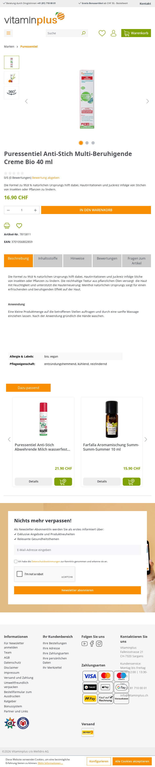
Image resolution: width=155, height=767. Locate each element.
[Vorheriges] (26, 101)
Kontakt (145, 3)
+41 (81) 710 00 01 (46, 3)
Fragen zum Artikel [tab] (137, 260)
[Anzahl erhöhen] (35, 210)
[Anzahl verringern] (8, 210)
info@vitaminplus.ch (134, 695)
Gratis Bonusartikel (92, 3)
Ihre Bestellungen (55, 643)
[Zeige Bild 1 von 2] (81, 142)
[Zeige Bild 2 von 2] (87, 142)
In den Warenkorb (96, 210)
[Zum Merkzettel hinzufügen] (19, 226)
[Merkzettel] (102, 33)
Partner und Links (16, 711)
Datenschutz (12, 662)
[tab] (18, 260)
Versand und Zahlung (18, 678)
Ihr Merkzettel (52, 667)
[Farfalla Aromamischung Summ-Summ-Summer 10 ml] (111, 419)
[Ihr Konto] (113, 33)
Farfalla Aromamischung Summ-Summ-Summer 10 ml (111, 447)
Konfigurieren (98, 761)
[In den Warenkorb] (63, 482)
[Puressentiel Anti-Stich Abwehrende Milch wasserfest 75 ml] (43, 419)
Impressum (11, 673)
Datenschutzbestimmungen (45, 561)
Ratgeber (10, 701)
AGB (7, 657)
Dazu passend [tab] (28, 388)
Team (8, 652)
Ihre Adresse (51, 648)
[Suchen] (83, 33)
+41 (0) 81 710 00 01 (133, 688)
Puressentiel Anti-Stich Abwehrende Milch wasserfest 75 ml (41, 447)
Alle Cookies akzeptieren (132, 761)
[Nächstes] (148, 101)
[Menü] (8, 33)
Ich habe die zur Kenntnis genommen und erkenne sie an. (63, 561)
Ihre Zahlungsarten (56, 653)
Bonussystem (13, 706)
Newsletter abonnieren (77, 590)
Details (33, 481)
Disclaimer (11, 667)
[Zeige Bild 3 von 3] (93, 142)
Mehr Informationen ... (50, 763)
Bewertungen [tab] (107, 258)
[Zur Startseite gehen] (34, 18)
